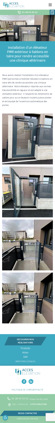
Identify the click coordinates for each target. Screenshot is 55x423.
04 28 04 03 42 (29, 12)
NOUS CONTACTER (27, 413)
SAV (25, 356)
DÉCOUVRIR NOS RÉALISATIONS (25, 341)
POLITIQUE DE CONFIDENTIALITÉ (27, 389)
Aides (25, 352)
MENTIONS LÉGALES (25, 361)
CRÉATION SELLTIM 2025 (27, 419)
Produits (25, 348)
